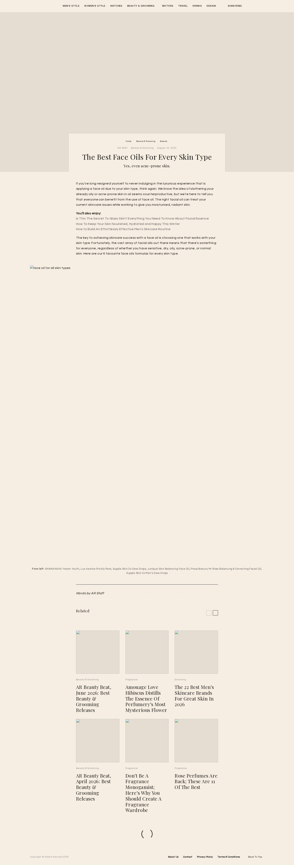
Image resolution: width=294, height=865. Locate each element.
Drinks (197, 5)
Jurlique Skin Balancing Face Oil (168, 568)
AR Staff (122, 148)
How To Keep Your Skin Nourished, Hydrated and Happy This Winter (128, 224)
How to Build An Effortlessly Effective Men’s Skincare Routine (123, 229)
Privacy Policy (205, 857)
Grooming (180, 679)
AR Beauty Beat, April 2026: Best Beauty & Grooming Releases (93, 787)
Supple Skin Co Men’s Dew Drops (147, 573)
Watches (116, 5)
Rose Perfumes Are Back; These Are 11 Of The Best (196, 781)
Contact (187, 857)
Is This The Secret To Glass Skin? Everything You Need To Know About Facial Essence (142, 218)
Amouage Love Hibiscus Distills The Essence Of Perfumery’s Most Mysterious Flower (146, 698)
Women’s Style (94, 5)
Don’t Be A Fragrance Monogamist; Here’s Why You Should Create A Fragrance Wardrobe (143, 793)
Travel (183, 5)
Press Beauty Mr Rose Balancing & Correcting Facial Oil (226, 568)
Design (211, 5)
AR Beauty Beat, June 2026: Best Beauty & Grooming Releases (93, 698)
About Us (173, 857)
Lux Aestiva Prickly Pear (96, 568)
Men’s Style (71, 5)
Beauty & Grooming (140, 5)
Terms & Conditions (229, 857)
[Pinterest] (254, 6)
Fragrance (131, 679)
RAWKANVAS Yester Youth (62, 568)
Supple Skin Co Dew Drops (129, 568)
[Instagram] (247, 6)
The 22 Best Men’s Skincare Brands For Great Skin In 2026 (194, 695)
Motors (167, 5)
